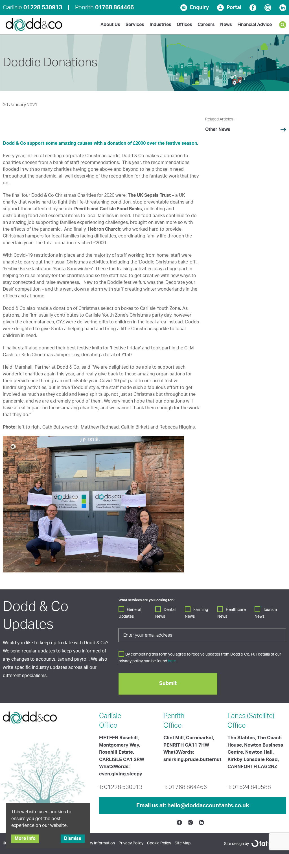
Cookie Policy (159, 843)
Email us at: (192, 805)
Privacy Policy (131, 843)
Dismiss (72, 838)
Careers (206, 24)
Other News (217, 129)
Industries (160, 24)
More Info (25, 838)
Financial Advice (254, 24)
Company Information (95, 843)
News (226, 24)
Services (135, 24)
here (172, 661)
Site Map (183, 843)
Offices (184, 24)
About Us (110, 24)
